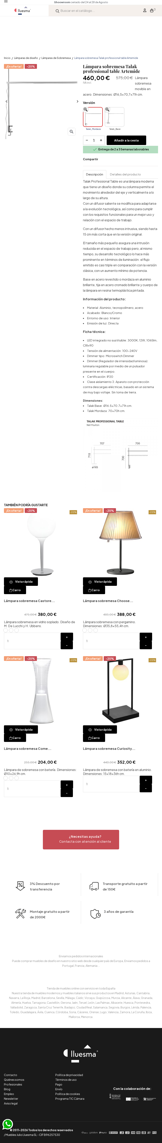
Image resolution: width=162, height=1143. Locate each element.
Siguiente (77, 102)
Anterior (6, 102)
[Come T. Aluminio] (11, 778)
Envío (58, 1089)
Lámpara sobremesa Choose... (108, 601)
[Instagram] (141, 1072)
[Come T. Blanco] (5, 778)
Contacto (10, 1075)
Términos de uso (66, 1079)
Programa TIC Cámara (69, 1098)
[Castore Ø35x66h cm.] (16, 630)
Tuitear (110, 159)
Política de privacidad (69, 1075)
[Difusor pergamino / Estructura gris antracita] (84, 630)
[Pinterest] (123, 1072)
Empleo (9, 1094)
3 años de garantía (119, 911)
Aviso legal (11, 1103)
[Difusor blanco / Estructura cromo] (90, 630)
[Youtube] (150, 1072)
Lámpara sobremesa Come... (27, 748)
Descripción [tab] (94, 174)
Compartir (104, 159)
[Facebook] (114, 1072)
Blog (7, 1089)
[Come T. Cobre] (16, 778)
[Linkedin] (132, 1072)
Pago (58, 1084)
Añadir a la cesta (126, 140)
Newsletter (11, 1098)
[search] (57, 10)
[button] (81, 839)
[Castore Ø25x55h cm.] (11, 630)
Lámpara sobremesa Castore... (29, 601)
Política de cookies (67, 1094)
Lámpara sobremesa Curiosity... (109, 748)
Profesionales (13, 1084)
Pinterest (116, 159)
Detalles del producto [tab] (125, 174)
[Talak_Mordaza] (93, 117)
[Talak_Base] (114, 117)
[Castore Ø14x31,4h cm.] (5, 630)
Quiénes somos (14, 1079)
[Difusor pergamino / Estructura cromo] (95, 630)
